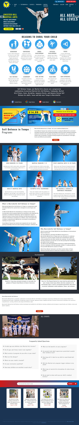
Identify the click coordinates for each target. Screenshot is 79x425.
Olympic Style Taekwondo (40, 189)
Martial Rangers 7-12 (39, 163)
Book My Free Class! (71, 1)
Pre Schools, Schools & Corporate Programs (64, 189)
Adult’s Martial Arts (14, 189)
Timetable (55, 4)
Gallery (62, 4)
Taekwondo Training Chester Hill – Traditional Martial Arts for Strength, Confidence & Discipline (30, 401)
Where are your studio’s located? (14, 360)
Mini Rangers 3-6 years (14, 163)
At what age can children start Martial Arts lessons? (20, 346)
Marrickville (58, 102)
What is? (15, 5)
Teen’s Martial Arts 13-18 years (64, 163)
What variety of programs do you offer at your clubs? (20, 353)
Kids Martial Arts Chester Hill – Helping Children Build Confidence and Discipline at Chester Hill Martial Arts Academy (64, 402)
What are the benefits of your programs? (55, 346)
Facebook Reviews (18, 102)
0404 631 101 (60, 1)
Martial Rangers (45, 5)
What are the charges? (11, 356)
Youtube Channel (45, 102)
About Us (9, 5)
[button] (20, 346)
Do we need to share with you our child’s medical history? (57, 375)
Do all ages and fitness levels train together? (18, 349)
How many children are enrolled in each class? (18, 367)
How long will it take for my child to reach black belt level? (58, 357)
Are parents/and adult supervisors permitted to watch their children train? (59, 351)
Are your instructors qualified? (14, 364)
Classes (32, 4)
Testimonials (24, 4)
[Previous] (2, 17)
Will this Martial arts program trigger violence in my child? (58, 363)
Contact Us (71, 5)
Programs (38, 4)
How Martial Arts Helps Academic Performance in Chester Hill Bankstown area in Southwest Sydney (13, 401)
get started (8, 29)
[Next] (77, 17)
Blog (67, 4)
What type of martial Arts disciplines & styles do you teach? (58, 369)
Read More (56, 140)
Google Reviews (32, 102)
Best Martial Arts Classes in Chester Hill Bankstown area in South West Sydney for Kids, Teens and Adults (47, 401)
